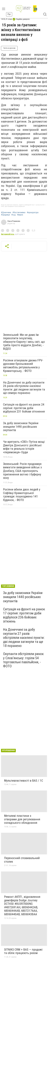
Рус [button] (9, 14)
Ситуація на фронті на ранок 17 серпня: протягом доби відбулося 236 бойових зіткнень (24, 615)
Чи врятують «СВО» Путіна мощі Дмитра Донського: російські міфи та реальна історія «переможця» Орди (24, 447)
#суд (13, 215)
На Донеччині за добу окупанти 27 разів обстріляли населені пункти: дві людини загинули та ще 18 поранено (24, 637)
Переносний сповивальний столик (22, 859)
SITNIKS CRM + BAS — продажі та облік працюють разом (23, 951)
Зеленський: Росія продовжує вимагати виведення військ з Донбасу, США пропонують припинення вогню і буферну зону (22, 471)
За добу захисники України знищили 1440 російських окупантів (22, 597)
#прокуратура (32, 212)
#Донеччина (6, 212)
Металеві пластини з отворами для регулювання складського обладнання (22, 819)
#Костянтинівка (19, 212)
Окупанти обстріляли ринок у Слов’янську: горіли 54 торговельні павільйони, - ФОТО (23, 660)
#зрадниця (5, 215)
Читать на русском (9, 48)
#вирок (20, 215)
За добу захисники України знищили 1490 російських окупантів (20, 426)
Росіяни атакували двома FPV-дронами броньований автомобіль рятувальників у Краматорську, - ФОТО (23, 366)
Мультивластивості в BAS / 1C (23, 780)
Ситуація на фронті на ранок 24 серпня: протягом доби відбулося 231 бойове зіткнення (24, 408)
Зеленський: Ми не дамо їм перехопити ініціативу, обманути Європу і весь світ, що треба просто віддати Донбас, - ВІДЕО (24, 341)
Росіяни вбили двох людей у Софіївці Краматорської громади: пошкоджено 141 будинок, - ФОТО (21, 495)
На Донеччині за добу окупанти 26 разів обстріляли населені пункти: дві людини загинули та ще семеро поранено (24, 388)
